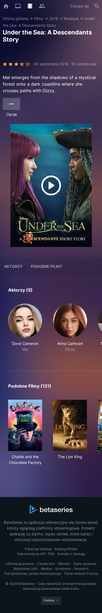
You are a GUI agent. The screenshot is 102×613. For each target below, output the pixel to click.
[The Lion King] (70, 425)
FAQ (51, 554)
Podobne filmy (46, 266)
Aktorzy (13, 266)
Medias (46, 568)
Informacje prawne (20, 564)
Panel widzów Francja (81, 573)
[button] (25, 331)
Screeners (63, 568)
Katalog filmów (66, 549)
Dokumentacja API (31, 554)
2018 (53, 18)
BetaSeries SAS (26, 568)
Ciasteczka (46, 564)
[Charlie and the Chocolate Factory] (25, 425)
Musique (71, 18)
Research (81, 568)
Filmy (38, 18)
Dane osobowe (84, 564)
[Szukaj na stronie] (97, 6)
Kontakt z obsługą (71, 554)
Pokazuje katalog (38, 549)
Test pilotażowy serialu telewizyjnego (32, 573)
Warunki (64, 564)
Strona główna (15, 18)
